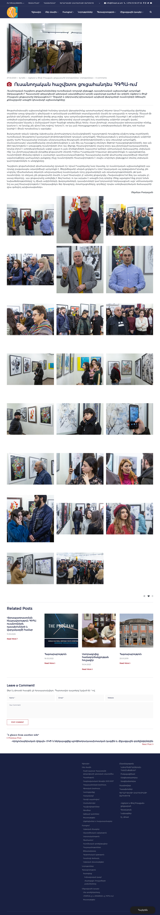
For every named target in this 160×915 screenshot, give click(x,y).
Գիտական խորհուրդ (91, 788)
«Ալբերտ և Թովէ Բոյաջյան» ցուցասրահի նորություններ (53, 78)
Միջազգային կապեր (90, 889)
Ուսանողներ (125, 786)
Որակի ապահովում (91, 799)
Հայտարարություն (55, 654)
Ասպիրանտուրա (128, 781)
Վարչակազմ (88, 796)
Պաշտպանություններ (92, 847)
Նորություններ (86, 78)
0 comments (101, 78)
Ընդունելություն (126, 764)
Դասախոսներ (125, 789)
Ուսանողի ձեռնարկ (91, 858)
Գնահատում (88, 840)
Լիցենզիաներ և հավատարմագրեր (97, 821)
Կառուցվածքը (89, 792)
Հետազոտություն (89, 870)
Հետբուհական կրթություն (93, 855)
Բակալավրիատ (128, 774)
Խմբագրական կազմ (93, 877)
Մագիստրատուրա (129, 778)
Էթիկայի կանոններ (91, 814)
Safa (23, 78)
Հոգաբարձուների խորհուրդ (94, 785)
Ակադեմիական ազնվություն (95, 833)
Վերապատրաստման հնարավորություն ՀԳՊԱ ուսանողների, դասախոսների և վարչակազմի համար (21, 623)
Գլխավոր (85, 764)
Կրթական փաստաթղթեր (93, 862)
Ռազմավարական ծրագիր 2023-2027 (98, 781)
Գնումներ (87, 810)
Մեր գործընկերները (91, 892)
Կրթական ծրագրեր (91, 829)
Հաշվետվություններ (91, 807)
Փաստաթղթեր (89, 818)
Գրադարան (126, 810)
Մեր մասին (86, 767)
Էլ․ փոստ (125, 817)
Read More (11, 639)
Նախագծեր (126, 813)
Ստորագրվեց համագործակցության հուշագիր (95, 657)
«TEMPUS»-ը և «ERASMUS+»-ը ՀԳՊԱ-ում (98, 896)
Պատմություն (88, 777)
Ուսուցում (86, 825)
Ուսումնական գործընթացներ (95, 844)
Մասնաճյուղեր (89, 803)
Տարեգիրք (87, 873)
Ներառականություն (91, 836)
